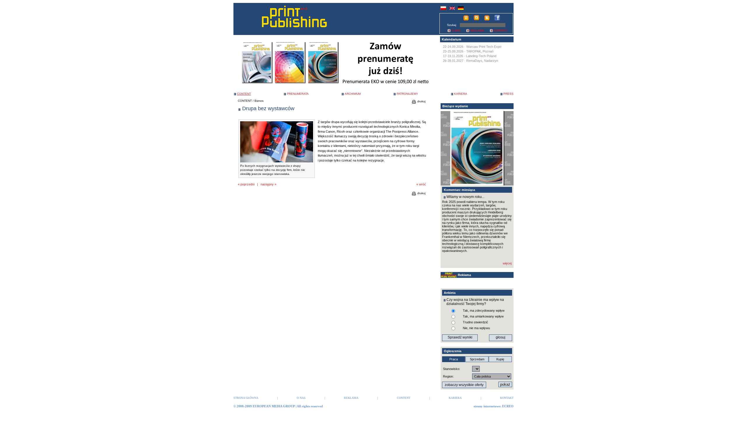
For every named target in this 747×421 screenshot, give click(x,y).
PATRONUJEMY (407, 93)
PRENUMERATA (298, 93)
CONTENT (245, 100)
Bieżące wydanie (455, 106)
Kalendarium (451, 39)
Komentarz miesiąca (459, 190)
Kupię (500, 359)
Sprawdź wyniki (460, 337)
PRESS (508, 93)
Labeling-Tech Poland (481, 56)
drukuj (420, 101)
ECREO (508, 406)
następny (267, 184)
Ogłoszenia (452, 351)
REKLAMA (477, 30)
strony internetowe (487, 406)
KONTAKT (500, 30)
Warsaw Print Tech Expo (483, 46)
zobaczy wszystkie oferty (464, 385)
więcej (507, 263)
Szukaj (451, 25)
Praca (453, 359)
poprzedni (247, 184)
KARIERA (460, 93)
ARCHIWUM (353, 93)
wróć (422, 184)
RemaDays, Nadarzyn (482, 60)
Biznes (258, 100)
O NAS (456, 30)
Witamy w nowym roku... (465, 197)
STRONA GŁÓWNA (245, 397)
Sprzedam (477, 359)
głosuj (500, 337)
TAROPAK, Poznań (479, 51)
